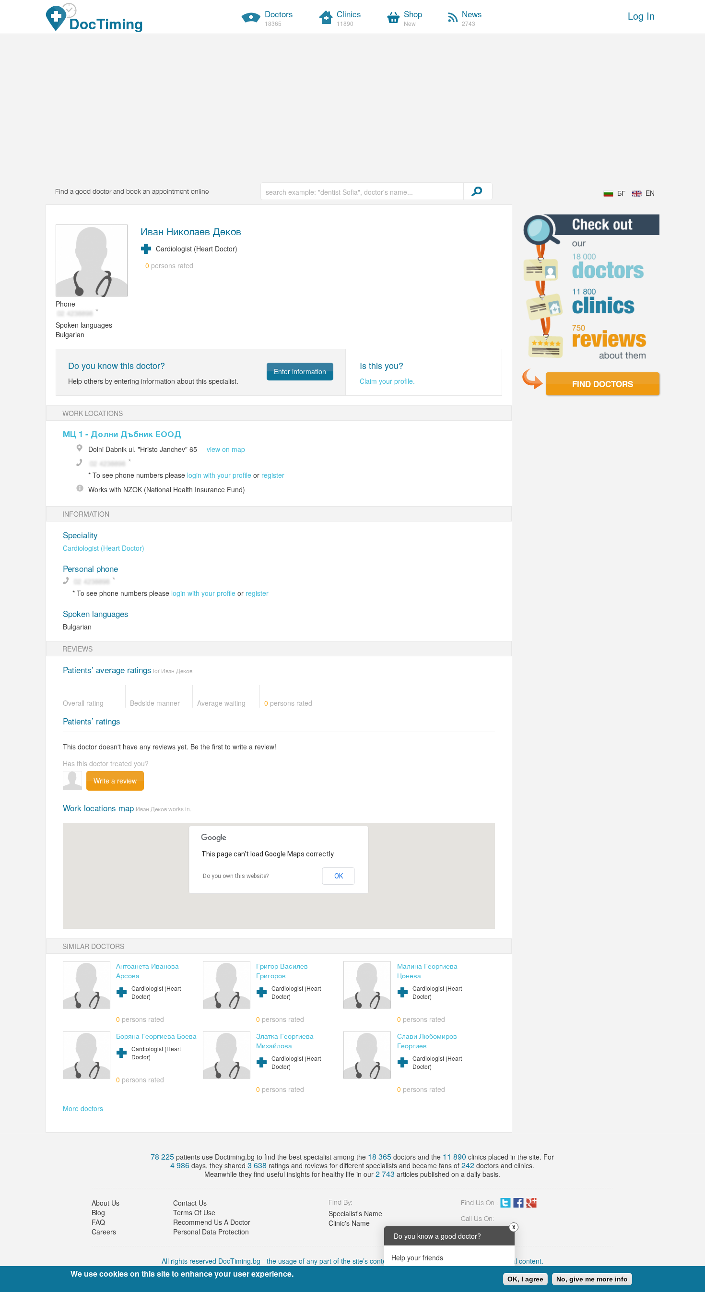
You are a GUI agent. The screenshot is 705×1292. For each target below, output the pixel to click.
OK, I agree (525, 1279)
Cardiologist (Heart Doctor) (103, 548)
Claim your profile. (387, 381)
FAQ (98, 1222)
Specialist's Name (355, 1213)
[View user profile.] (92, 261)
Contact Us (190, 1203)
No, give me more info (592, 1279)
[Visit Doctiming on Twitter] (505, 1204)
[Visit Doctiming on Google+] (531, 1204)
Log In (641, 16)
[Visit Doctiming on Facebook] (518, 1204)
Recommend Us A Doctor (211, 1222)
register (272, 475)
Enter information (300, 371)
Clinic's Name (349, 1223)
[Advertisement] (352, 106)
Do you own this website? (236, 876)
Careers (104, 1231)
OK (338, 876)
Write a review (115, 780)
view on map (226, 449)
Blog (98, 1212)
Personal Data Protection (211, 1231)
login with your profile (219, 475)
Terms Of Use (194, 1212)
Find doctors (602, 384)
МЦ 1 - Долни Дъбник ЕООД (122, 433)
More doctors (83, 1108)
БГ (621, 193)
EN (650, 193)
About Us (105, 1203)
